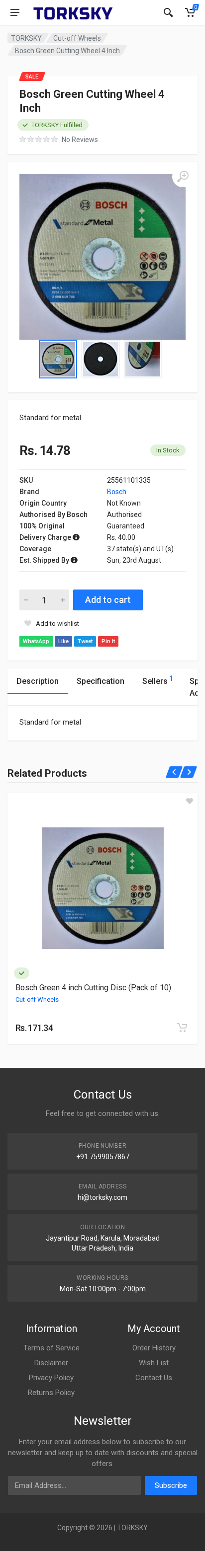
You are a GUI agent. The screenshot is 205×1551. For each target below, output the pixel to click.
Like (63, 641)
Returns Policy (51, 1392)
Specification (100, 681)
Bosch (116, 492)
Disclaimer (51, 1362)
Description (37, 681)
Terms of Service (51, 1347)
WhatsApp (36, 641)
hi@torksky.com (102, 1197)
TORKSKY (26, 38)
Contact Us (153, 1377)
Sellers (157, 680)
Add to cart (108, 599)
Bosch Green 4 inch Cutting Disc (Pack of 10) (93, 987)
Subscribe (171, 1485)
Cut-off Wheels (77, 38)
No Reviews (80, 140)
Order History (154, 1347)
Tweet (85, 641)
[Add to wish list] (190, 801)
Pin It (108, 641)
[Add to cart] (182, 1027)
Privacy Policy (51, 1377)
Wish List (154, 1362)
